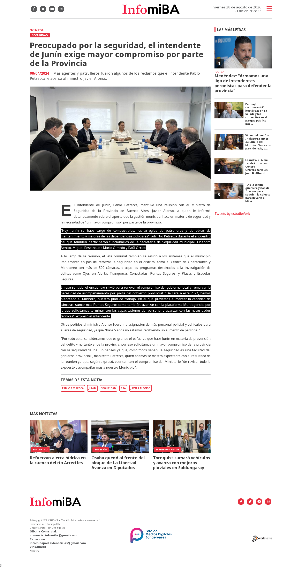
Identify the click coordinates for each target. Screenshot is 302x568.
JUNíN (92, 388)
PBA (123, 388)
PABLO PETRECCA (73, 388)
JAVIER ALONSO (140, 388)
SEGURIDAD (108, 388)
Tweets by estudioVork (232, 213)
